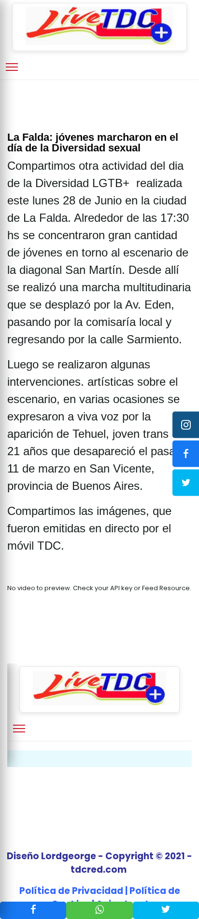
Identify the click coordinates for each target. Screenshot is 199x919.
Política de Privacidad (71, 890)
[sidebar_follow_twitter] (185, 483)
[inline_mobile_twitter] (166, 910)
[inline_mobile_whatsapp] (99, 910)
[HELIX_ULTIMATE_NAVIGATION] (12, 67)
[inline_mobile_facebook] (33, 910)
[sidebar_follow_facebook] (185, 454)
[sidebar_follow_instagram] (185, 425)
